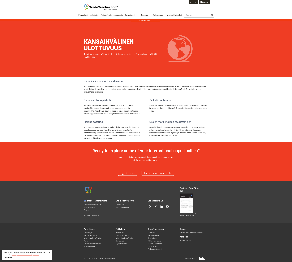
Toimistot (151, 233)
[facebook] (156, 206)
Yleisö (86, 241)
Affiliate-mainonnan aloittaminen (191, 233)
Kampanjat (120, 241)
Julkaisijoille (120, 233)
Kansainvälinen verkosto (92, 244)
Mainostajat (83, 15)
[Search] (212, 15)
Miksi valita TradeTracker (93, 238)
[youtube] (167, 206)
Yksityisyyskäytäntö (155, 249)
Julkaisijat (94, 15)
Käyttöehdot (152, 238)
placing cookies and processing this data (25, 255)
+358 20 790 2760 (122, 207)
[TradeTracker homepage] (101, 7)
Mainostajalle (88, 233)
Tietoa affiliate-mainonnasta (112, 15)
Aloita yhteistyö (185, 240)
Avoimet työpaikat (174, 15)
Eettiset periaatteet (155, 244)
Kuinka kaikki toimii (90, 235)
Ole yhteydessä (153, 235)
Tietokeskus (158, 15)
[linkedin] (161, 206)
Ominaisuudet (130, 15)
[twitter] (150, 206)
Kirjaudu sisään (89, 246)
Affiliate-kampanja (154, 241)
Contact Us (120, 205)
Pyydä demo (127, 173)
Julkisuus (144, 15)
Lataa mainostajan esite (157, 173)
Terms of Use (152, 246)
